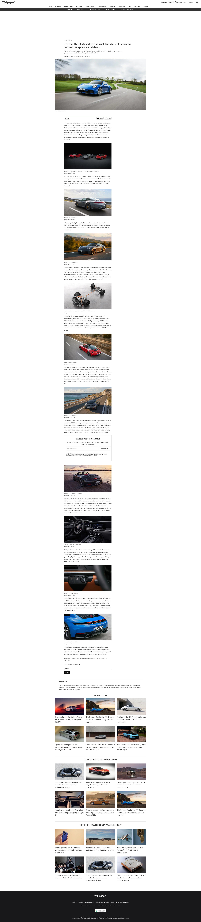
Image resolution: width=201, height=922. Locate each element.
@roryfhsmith (76, 689)
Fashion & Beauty (102, 6)
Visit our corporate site (117, 917)
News (88, 56)
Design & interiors (68, 6)
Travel (129, 6)
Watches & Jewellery (90, 6)
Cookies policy (124, 902)
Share (68, 118)
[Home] (50, 6)
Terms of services (83, 453)
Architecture (58, 6)
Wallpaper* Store (147, 6)
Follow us (101, 118)
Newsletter (109, 118)
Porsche (70, 123)
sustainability (84, 649)
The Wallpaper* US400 (95, 9)
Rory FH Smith (70, 56)
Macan (73, 132)
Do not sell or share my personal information (106, 905)
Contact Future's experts (86, 902)
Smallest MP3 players (110, 9)
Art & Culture (79, 6)
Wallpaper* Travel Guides (127, 9)
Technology (112, 6)
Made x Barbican (80, 9)
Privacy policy (114, 902)
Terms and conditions (102, 902)
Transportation (121, 6)
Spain (66, 227)
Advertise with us (85, 905)
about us (74, 902)
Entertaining (137, 6)
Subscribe (191, 2)
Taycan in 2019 (92, 130)
